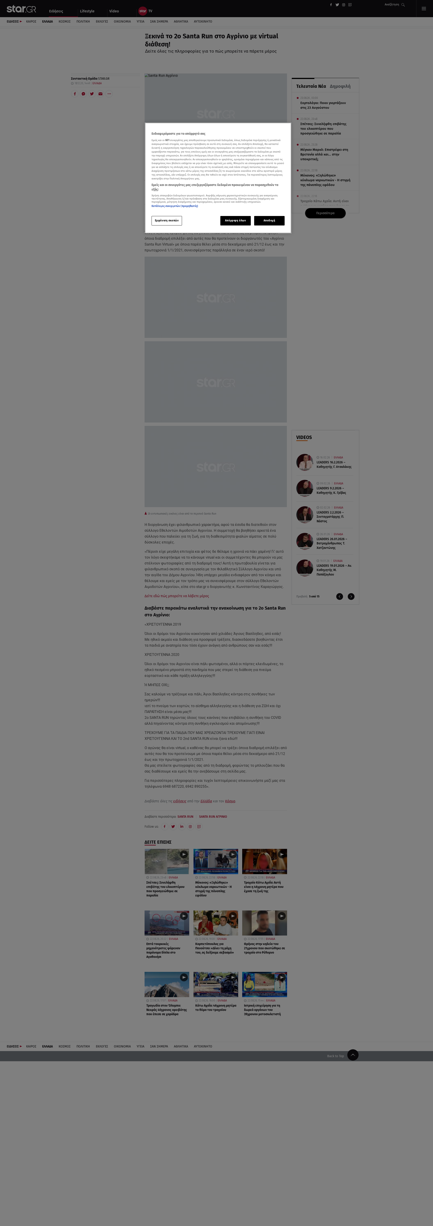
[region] (218, 178)
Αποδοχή (269, 220)
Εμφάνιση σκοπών (167, 220)
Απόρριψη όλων (235, 220)
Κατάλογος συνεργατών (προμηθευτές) (175, 206)
